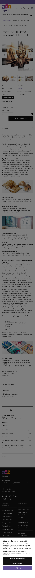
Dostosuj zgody (17, 563)
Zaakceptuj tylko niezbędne (17, 558)
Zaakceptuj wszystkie (18, 568)
